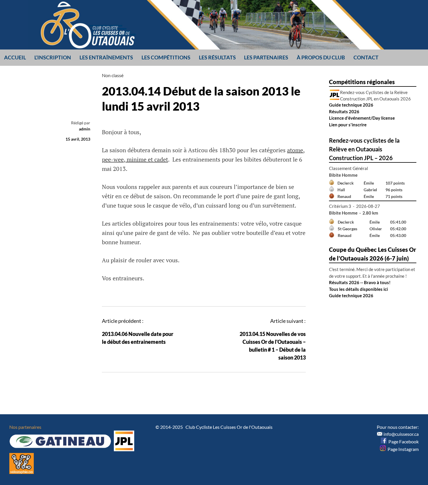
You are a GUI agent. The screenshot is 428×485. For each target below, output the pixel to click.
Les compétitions (166, 57)
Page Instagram (402, 449)
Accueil (15, 57)
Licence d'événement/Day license (362, 118)
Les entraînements (106, 57)
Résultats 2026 (344, 111)
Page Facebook (403, 441)
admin (84, 128)
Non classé (112, 75)
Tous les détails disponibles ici (358, 289)
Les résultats (217, 57)
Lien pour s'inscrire (348, 124)
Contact (366, 57)
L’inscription (52, 57)
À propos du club (321, 57)
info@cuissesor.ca (401, 434)
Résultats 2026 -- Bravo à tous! (359, 282)
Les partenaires (266, 57)
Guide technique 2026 (351, 104)
